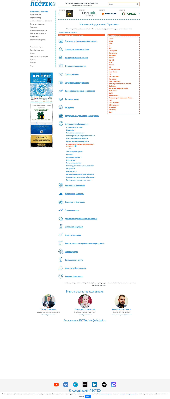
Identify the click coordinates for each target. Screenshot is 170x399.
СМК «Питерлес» (114, 105)
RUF (110, 67)
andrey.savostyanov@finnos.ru (121, 315)
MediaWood (112, 55)
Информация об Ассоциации (39, 56)
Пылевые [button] (73, 157)
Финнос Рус (112, 110)
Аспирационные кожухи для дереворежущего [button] (80, 145)
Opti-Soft (111, 60)
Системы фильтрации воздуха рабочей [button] (80, 136)
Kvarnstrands (113, 53)
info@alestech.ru (97, 320)
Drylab (111, 41)
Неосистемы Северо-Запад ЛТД (118, 88)
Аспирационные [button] (74, 127)
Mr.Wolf (111, 58)
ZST (110, 74)
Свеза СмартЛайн (114, 103)
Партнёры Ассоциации (37, 50)
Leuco (69, 149)
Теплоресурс (112, 107)
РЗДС (110, 100)
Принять (88, 396)
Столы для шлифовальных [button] (76, 139)
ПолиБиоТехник (113, 95)
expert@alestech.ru (85, 315)
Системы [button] (75, 133)
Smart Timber (113, 72)
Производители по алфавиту (68, 32)
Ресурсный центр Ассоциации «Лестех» (121, 98)
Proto (110, 62)
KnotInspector (113, 51)
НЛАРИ (111, 93)
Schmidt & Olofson (114, 69)
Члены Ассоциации (36, 47)
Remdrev (111, 65)
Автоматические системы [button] (80, 177)
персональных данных (105, 394)
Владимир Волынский (85, 309)
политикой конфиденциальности (128, 394)
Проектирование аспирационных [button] (78, 180)
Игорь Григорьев (48, 309)
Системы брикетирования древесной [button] (79, 174)
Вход (31, 66)
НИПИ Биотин (113, 91)
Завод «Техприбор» (114, 81)
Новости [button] (32, 53)
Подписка (33, 59)
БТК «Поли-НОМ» (114, 77)
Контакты (33, 63)
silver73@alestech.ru (49, 315)
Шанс (110, 112)
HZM (110, 48)
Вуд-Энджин (112, 79)
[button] (42, 18)
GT (109, 46)
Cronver (111, 39)
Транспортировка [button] (74, 152)
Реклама (61, 10)
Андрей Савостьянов (121, 309)
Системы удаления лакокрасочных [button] (79, 166)
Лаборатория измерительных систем (120, 84)
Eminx (110, 43)
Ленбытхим (112, 86)
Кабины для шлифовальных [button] (77, 141)
